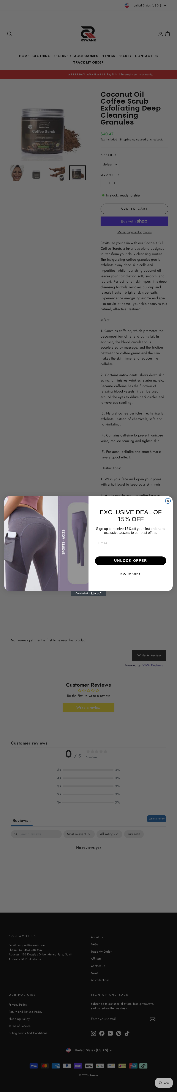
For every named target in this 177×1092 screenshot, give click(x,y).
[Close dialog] (168, 500)
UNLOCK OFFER (130, 560)
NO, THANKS (130, 573)
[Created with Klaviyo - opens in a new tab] (88, 593)
